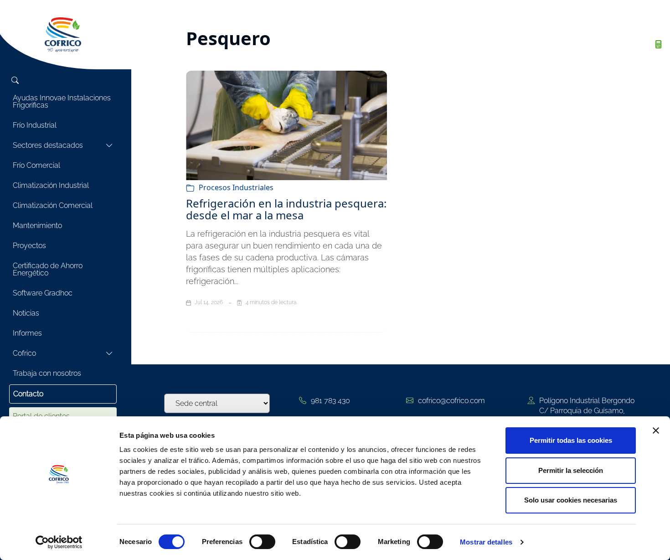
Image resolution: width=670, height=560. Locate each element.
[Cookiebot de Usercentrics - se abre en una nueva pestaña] (59, 542)
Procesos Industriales (236, 187)
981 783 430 (330, 400)
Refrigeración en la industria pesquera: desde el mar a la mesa (286, 209)
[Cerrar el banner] (656, 430)
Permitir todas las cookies (571, 440)
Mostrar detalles (486, 542)
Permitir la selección (570, 470)
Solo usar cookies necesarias (570, 500)
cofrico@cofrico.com (451, 400)
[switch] (262, 541)
